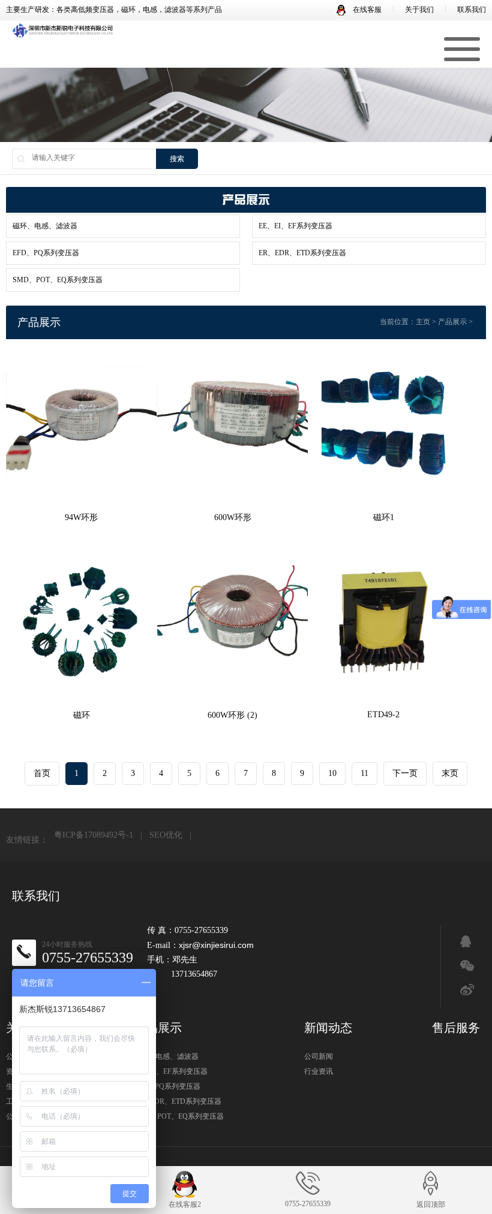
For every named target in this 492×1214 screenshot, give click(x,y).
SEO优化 (165, 835)
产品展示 (452, 322)
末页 (450, 773)
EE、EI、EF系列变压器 (295, 226)
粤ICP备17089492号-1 (93, 835)
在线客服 (366, 9)
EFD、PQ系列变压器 (46, 253)
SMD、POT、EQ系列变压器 (58, 280)
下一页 (405, 773)
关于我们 (419, 9)
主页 (423, 322)
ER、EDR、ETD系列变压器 (302, 253)
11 (364, 773)
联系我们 (471, 9)
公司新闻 (318, 1056)
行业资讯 (318, 1071)
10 (332, 773)
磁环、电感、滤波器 (45, 226)
